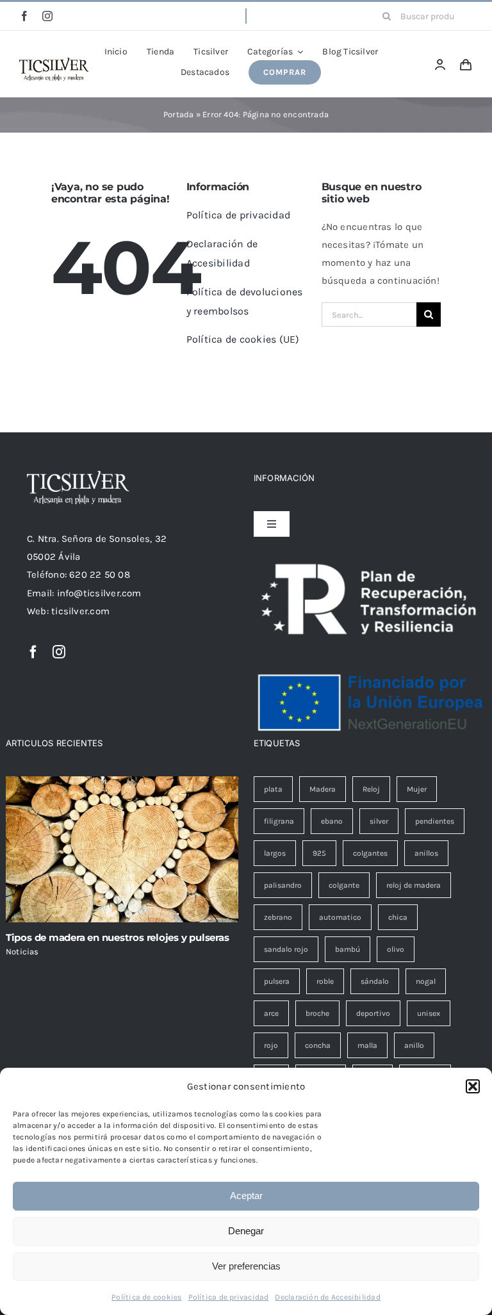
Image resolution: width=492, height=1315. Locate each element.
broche (317, 1013)
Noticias (22, 951)
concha (318, 1045)
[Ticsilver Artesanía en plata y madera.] (54, 62)
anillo (414, 1045)
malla (367, 1045)
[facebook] (24, 16)
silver (379, 821)
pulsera (277, 981)
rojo (271, 1045)
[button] (472, 1086)
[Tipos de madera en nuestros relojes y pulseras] (122, 849)
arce (271, 1013)
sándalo (375, 981)
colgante (344, 885)
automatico (340, 917)
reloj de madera (413, 885)
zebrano (278, 917)
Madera (322, 789)
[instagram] (47, 16)
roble (325, 981)
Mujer (417, 789)
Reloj (371, 789)
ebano (332, 821)
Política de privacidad (228, 1297)
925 (319, 853)
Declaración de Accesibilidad (327, 1297)
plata (273, 789)
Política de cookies (146, 1297)
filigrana (279, 821)
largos (275, 853)
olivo (395, 949)
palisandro (283, 885)
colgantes (370, 853)
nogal (426, 981)
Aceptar (246, 1195)
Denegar (246, 1230)
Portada (178, 114)
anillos (426, 853)
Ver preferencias (246, 1266)
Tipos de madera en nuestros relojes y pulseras (117, 937)
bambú (347, 949)
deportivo (373, 1013)
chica (397, 917)
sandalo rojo (286, 949)
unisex (428, 1013)
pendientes (434, 821)
